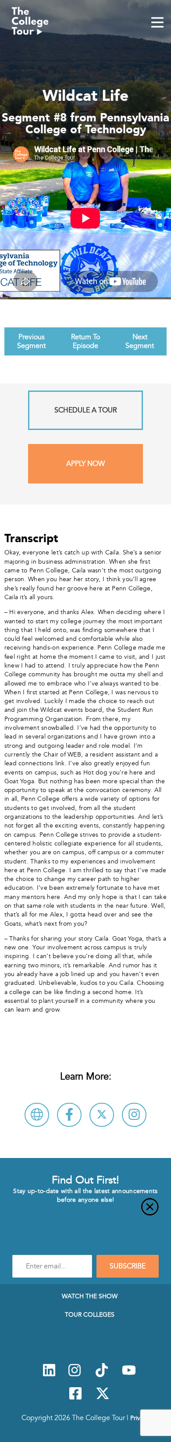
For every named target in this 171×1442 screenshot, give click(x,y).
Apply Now (85, 463)
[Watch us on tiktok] (102, 1375)
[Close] (85, 1212)
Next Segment (139, 341)
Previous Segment (31, 341)
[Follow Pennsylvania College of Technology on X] (101, 1115)
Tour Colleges (89, 1314)
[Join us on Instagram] (74, 1375)
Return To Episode (85, 341)
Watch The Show (90, 1296)
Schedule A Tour (85, 410)
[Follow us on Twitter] (102, 1398)
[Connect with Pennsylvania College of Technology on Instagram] (134, 1115)
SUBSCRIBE (128, 1266)
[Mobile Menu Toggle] (157, 23)
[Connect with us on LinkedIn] (49, 1375)
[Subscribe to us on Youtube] (129, 1375)
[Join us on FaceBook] (75, 1398)
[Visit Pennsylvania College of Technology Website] (37, 1115)
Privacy (140, 1418)
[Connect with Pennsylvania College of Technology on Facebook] (69, 1115)
